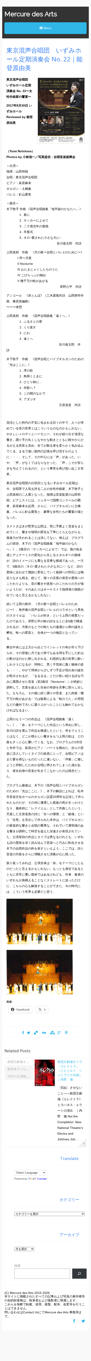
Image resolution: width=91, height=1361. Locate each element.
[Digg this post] (43, 1033)
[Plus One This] (59, 1033)
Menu (47, 28)
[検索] (79, 1274)
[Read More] (82, 1142)
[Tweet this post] (28, 1033)
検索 (17, 1265)
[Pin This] (66, 1033)
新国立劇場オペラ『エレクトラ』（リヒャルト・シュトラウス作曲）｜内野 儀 (69, 1070)
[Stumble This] (51, 1033)
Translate (42, 1178)
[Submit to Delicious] (35, 1033)
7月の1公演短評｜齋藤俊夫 (26, 1076)
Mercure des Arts (30, 14)
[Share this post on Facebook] (23, 1033)
